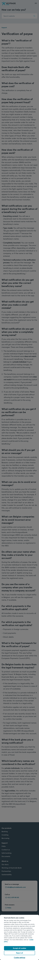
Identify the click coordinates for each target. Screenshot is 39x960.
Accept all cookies (19, 948)
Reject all (19, 953)
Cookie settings (19, 957)
